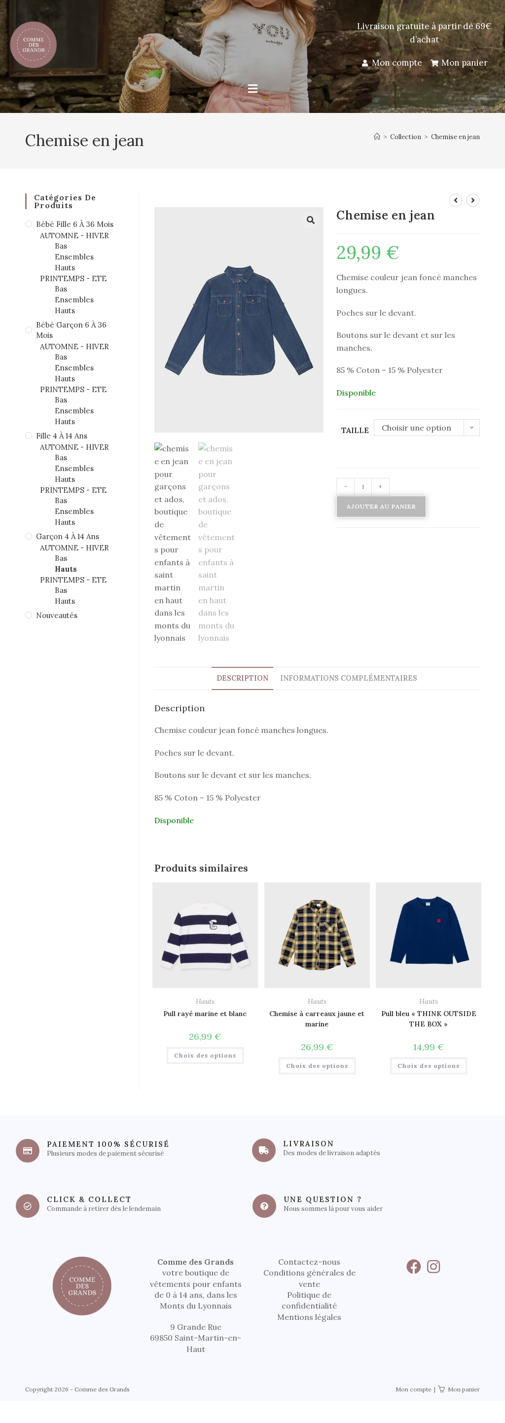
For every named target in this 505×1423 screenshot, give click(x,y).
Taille (355, 430)
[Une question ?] (264, 1206)
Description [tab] (242, 678)
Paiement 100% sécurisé (108, 1144)
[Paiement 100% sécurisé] (27, 1151)
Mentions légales (309, 1317)
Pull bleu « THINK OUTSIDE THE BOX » (428, 1018)
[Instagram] (433, 1266)
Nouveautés (56, 615)
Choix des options (205, 1055)
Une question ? (323, 1199)
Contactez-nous (309, 1262)
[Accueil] (377, 137)
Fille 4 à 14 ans (61, 435)
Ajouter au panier (381, 506)
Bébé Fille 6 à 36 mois (74, 224)
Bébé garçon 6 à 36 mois (71, 330)
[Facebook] (413, 1266)
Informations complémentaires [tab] (348, 678)
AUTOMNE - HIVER (74, 235)
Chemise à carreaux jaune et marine (316, 1018)
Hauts (205, 1001)
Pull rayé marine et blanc (205, 1013)
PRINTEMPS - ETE (73, 278)
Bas (61, 246)
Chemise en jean (455, 137)
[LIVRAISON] (264, 1150)
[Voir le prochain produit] (473, 200)
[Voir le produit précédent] (456, 200)
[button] (252, 89)
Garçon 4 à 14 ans (67, 536)
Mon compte (414, 1389)
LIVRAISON (308, 1143)
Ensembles (74, 257)
